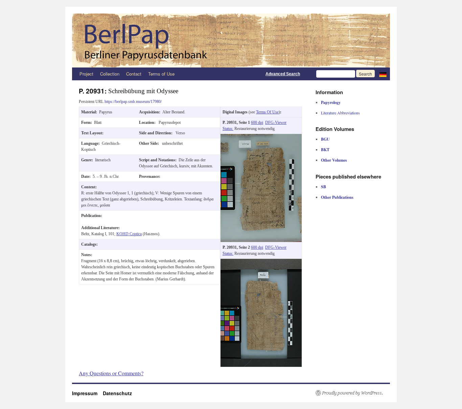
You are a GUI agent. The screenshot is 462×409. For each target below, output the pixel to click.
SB (323, 187)
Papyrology (331, 102)
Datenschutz (117, 393)
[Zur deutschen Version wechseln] (383, 74)
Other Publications (337, 197)
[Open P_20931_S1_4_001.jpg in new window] (261, 137)
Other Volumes (334, 160)
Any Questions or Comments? (111, 373)
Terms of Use (161, 74)
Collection (109, 74)
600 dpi (257, 122)
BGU (325, 139)
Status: (228, 128)
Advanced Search (282, 74)
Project (86, 74)
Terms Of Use (267, 112)
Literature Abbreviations (340, 112)
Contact (133, 74)
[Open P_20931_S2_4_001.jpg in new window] (261, 262)
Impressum (87, 393)
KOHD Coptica (129, 233)
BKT (325, 150)
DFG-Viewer (275, 122)
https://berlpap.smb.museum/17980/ (133, 101)
